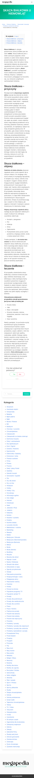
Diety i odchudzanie (13, 441)
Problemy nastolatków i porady (17, 631)
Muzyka (9, 554)
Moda (8, 547)
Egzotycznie (11, 451)
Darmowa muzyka (13, 439)
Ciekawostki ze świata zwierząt (17, 436)
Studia (9, 690)
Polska (9, 586)
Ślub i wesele (11, 680)
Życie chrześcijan (12, 744)
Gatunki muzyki (12, 473)
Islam (8, 505)
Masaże (9, 532)
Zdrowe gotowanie (13, 737)
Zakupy (9, 729)
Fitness (9, 463)
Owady (9, 572)
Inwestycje (10, 503)
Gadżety (9, 471)
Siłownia (9, 678)
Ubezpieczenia (11, 712)
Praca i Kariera (11, 609)
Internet (9, 500)
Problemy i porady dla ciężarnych (18, 626)
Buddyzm (10, 426)
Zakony (9, 727)
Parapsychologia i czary (14, 577)
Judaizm (9, 510)
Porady (9, 596)
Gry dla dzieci (11, 481)
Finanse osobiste (12, 458)
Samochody (10, 673)
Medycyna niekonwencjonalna (16, 540)
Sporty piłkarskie (12, 687)
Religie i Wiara (11, 658)
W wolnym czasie (12, 719)
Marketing (10, 530)
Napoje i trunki (11, 559)
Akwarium (10, 407)
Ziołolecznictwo (12, 739)
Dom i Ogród (11, 446)
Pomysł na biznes (12, 589)
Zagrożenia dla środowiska (15, 722)
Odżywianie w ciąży (13, 567)
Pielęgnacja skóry (12, 579)
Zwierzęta (10, 742)
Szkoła (9, 695)
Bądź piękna (11, 416)
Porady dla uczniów (13, 604)
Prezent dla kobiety (13, 616)
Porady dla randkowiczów (15, 601)
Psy (8, 646)
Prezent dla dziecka (13, 614)
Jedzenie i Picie (12, 508)
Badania (9, 414)
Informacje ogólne (13, 495)
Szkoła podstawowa (13, 697)
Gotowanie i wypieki (13, 476)
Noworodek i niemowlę (23, 24)
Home (3, 24)
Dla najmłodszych (12, 444)
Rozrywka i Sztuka (13, 670)
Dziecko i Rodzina (11, 24)
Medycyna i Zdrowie (13, 537)
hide (16, 36)
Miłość (9, 545)
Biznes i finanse (12, 421)
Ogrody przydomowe (14, 569)
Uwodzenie (10, 717)
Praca (8, 606)
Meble (9, 535)
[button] (31, 2)
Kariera (9, 515)
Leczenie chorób (12, 525)
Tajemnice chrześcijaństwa (15, 702)
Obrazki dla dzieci (13, 564)
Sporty (9, 685)
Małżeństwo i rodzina (14, 527)
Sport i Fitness (11, 682)
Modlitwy (10, 552)
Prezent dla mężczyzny (14, 618)
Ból (8, 424)
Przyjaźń (9, 641)
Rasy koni (10, 648)
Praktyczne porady (13, 611)
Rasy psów (10, 653)
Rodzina (9, 663)
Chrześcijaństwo (12, 431)
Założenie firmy (12, 732)
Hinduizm (10, 485)
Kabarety (10, 513)
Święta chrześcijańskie (14, 692)
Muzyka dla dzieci (13, 557)
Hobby (9, 488)
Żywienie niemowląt (13, 746)
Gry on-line (10, 483)
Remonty (9, 660)
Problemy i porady (13, 623)
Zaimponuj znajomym (14, 724)
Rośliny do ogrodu (13, 668)
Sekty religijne (11, 675)
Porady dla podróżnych (14, 599)
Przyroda (10, 643)
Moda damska (11, 549)
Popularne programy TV (14, 591)
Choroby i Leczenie (13, 429)
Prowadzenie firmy (13, 633)
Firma (8, 461)
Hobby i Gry (11, 490)
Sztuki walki (11, 700)
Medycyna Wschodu (13, 542)
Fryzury (9, 466)
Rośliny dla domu (12, 665)
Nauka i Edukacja (12, 562)
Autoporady (10, 412)
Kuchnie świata (11, 522)
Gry (8, 478)
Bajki (8, 419)
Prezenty (9, 621)
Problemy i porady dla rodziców (11, 26)
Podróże (9, 584)
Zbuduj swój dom (12, 734)
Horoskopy (10, 493)
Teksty (9, 705)
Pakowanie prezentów (14, 574)
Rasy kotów (10, 650)
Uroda (9, 714)
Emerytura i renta (12, 456)
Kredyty (9, 520)
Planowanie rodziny (13, 581)
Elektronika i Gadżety (14, 453)
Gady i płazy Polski (13, 468)
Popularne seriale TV (13, 594)
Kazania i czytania (13, 517)
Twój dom (10, 710)
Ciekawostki (11, 434)
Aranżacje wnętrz (12, 409)
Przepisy (9, 638)
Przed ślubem (11, 636)
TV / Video (10, 707)
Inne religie (10, 498)
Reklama (9, 655)
